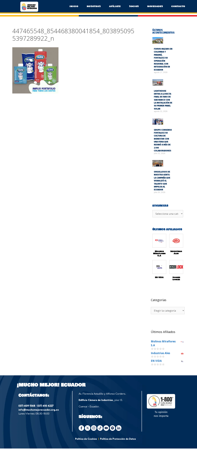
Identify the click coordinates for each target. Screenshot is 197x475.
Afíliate (115, 6)
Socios (134, 6)
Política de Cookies (86, 438)
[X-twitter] (87, 428)
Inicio (74, 6)
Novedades (155, 6)
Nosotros (94, 6)
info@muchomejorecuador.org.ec (38, 409)
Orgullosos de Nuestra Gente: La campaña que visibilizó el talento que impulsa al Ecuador (162, 181)
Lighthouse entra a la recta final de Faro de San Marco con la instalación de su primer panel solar (163, 100)
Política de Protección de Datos (118, 438)
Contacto (178, 6)
